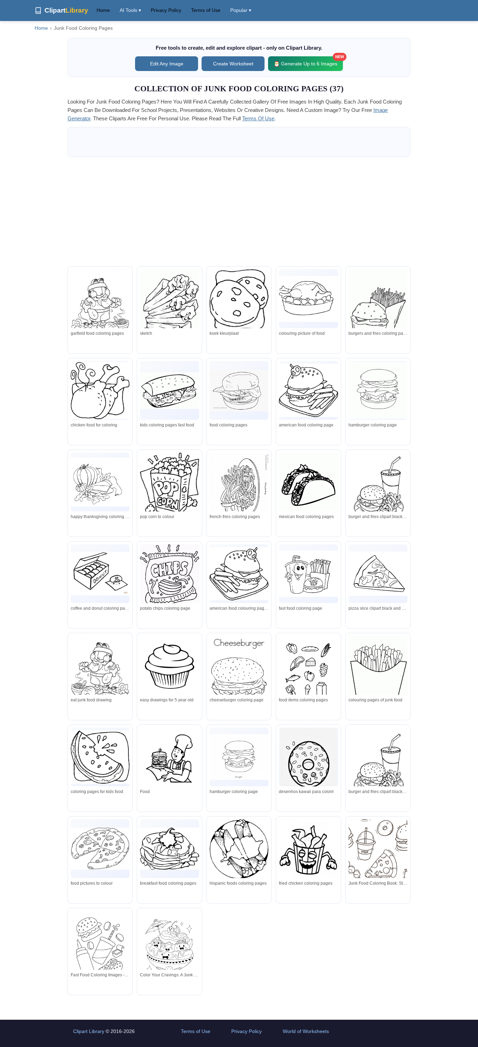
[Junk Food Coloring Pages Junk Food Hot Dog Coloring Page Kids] (239, 491)
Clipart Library (88, 1031)
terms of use (258, 118)
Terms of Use (205, 10)
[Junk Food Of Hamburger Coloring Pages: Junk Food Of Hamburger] (378, 390)
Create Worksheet (233, 63)
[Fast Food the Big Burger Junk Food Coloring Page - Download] (169, 759)
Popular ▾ (240, 10)
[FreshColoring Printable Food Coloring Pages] (308, 491)
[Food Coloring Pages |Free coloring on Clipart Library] (169, 667)
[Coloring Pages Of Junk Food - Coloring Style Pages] (378, 674)
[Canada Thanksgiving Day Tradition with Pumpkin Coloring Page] (308, 849)
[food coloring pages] (100, 849)
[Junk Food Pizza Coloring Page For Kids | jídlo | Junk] (378, 573)
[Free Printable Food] (239, 299)
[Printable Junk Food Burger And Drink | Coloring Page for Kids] (378, 489)
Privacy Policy (166, 10)
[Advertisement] (239, 212)
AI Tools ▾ (130, 10)
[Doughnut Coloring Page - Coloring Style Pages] (308, 768)
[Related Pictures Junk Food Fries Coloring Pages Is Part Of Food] (378, 304)
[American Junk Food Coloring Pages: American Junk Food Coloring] (239, 574)
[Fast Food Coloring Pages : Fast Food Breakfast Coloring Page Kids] (169, 390)
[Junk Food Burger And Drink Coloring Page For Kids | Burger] (378, 765)
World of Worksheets (306, 1031)
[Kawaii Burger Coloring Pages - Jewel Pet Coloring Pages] (308, 574)
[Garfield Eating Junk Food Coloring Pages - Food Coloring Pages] (100, 675)
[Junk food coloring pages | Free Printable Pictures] (100, 573)
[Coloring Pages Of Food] (308, 390)
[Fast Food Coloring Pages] (239, 674)
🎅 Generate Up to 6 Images (308, 61)
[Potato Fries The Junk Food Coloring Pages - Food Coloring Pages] (169, 307)
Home (103, 10)
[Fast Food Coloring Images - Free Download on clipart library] (100, 949)
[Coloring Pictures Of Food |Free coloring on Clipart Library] (100, 757)
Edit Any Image (166, 63)
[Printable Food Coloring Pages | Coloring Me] (169, 849)
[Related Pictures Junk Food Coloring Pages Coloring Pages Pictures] (100, 309)
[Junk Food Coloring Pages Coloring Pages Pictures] (239, 390)
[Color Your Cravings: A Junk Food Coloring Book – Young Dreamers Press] (169, 948)
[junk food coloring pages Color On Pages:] (169, 575)
